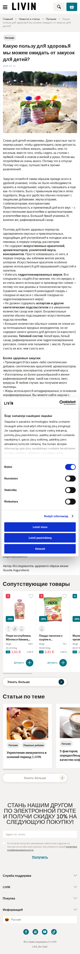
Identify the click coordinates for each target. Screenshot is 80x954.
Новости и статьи (29, 19)
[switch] (70, 478)
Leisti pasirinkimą (40, 537)
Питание (51, 19)
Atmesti (40, 548)
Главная (8, 19)
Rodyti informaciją (56, 516)
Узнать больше (18, 682)
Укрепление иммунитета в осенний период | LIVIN (27, 755)
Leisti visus (40, 527)
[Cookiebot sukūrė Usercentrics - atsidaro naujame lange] (59, 402)
